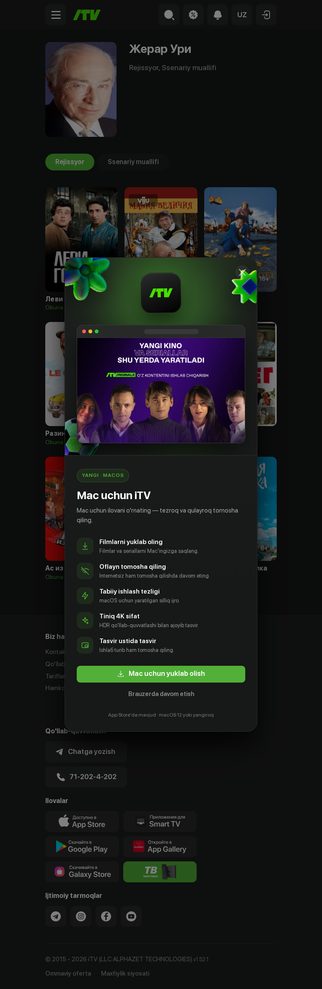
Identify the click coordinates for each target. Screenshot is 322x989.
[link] (161, 674)
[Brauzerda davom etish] (242, 272)
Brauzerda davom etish (161, 694)
